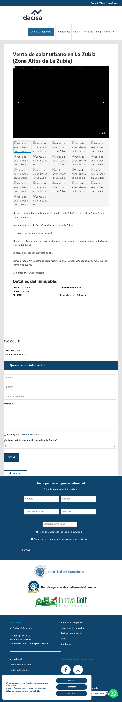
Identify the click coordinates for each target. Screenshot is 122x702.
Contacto (66, 644)
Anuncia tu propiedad (72, 623)
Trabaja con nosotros (72, 633)
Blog (63, 639)
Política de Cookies (20, 670)
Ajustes (71, 693)
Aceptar (71, 680)
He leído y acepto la (25, 434)
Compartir (17, 474)
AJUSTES (35, 691)
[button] (113, 693)
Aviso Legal (16, 659)
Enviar (11, 457)
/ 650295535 (111, 3)
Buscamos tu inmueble (72, 628)
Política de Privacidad (33, 434)
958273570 (99, 3)
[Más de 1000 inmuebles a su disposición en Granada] (32, 19)
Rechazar (72, 687)
